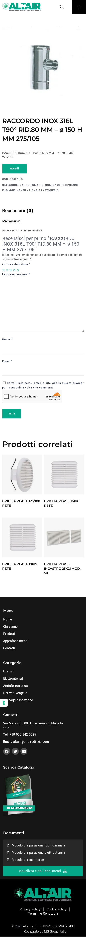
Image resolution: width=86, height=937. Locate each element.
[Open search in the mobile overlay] (62, 7)
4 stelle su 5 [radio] (14, 270)
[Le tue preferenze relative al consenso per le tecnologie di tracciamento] (4, 703)
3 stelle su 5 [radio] (10, 270)
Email (7, 361)
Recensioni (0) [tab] (17, 210)
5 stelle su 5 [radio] (18, 270)
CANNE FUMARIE (31, 185)
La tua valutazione (16, 264)
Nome (7, 339)
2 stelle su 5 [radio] (7, 270)
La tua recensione (16, 274)
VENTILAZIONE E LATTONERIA (38, 190)
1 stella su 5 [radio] (3, 270)
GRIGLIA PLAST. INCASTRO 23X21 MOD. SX (62, 568)
